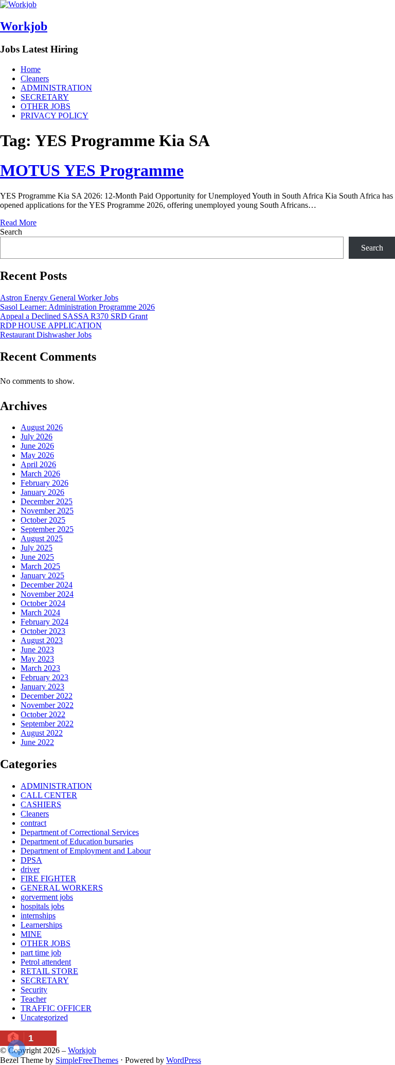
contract (33, 823)
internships (38, 915)
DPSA (31, 860)
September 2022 (47, 723)
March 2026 (40, 473)
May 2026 (37, 455)
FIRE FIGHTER (48, 878)
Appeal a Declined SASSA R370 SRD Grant (74, 316)
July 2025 (36, 547)
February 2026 (44, 482)
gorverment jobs (47, 897)
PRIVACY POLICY (54, 115)
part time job (41, 952)
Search (11, 231)
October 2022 (43, 714)
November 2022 (47, 705)
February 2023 (44, 677)
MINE (31, 934)
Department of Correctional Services (80, 832)
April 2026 (38, 464)
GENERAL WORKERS (62, 887)
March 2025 (40, 566)
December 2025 (47, 501)
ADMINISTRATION (56, 87)
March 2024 (40, 612)
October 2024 (43, 603)
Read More (18, 222)
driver (30, 869)
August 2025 (42, 538)
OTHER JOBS (45, 106)
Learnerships (41, 924)
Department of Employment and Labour (86, 850)
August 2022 (42, 733)
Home (31, 69)
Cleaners (35, 78)
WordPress (183, 1060)
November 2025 (47, 510)
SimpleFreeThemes (87, 1060)
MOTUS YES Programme (92, 170)
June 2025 (37, 557)
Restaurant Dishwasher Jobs (46, 334)
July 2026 (36, 436)
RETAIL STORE (49, 971)
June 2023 (37, 649)
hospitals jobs (42, 906)
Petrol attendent (46, 961)
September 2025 (47, 529)
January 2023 (42, 686)
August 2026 (42, 427)
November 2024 (47, 594)
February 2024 (44, 621)
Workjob (23, 26)
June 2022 (37, 742)
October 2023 (43, 631)
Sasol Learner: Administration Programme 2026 (77, 307)
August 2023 (42, 640)
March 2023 (40, 668)
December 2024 (47, 584)
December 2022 (47, 695)
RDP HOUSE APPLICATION (51, 325)
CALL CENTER (49, 795)
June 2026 (37, 445)
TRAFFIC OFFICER (56, 1008)
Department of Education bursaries (77, 841)
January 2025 (42, 575)
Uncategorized (44, 1017)
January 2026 (42, 492)
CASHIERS (41, 804)
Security (34, 989)
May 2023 (37, 658)
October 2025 (43, 520)
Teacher (33, 999)
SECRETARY (45, 97)
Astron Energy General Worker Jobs (59, 297)
